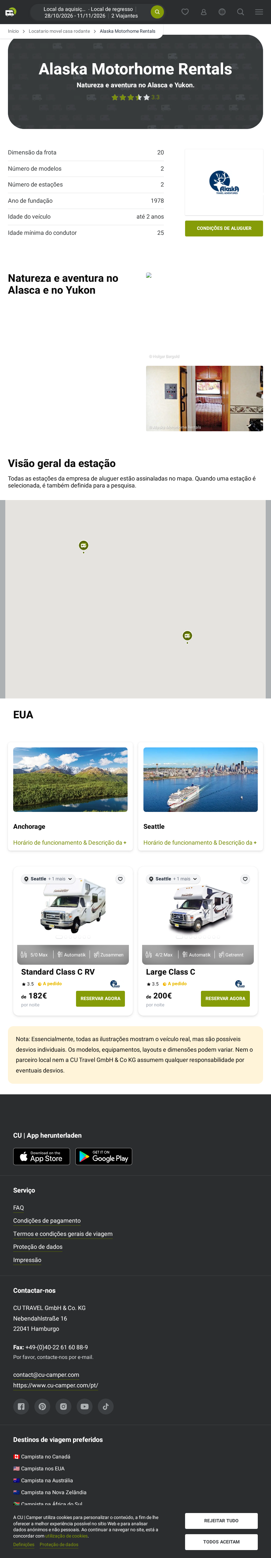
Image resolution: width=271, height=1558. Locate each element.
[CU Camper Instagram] (63, 1406)
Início (13, 31)
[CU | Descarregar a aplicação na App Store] (41, 1156)
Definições (23, 1545)
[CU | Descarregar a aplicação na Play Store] (103, 1156)
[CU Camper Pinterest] (42, 1406)
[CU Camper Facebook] (21, 1406)
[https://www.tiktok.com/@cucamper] (106, 1406)
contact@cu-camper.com (46, 1374)
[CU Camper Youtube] (85, 1406)
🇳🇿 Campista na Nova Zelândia (50, 1492)
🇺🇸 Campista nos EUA (38, 1469)
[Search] (240, 12)
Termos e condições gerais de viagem (63, 1234)
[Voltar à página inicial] (12, 12)
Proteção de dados (37, 1246)
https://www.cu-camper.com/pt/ (55, 1385)
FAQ (18, 1207)
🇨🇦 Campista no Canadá (41, 1457)
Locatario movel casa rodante (59, 31)
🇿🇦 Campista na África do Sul (47, 1504)
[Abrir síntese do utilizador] (203, 12)
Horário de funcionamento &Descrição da (67, 842)
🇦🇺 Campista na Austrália (43, 1481)
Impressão (27, 1260)
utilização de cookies (66, 1536)
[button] (157, 12)
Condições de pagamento (47, 1220)
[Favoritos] (185, 12)
